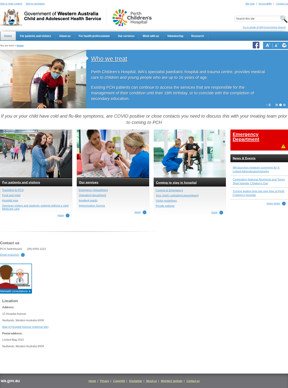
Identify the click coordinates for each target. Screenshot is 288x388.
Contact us (282, 3)
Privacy (104, 381)
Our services (126, 36)
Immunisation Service (92, 205)
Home (8, 36)
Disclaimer (135, 381)
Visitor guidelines (166, 200)
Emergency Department (93, 190)
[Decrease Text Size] (276, 45)
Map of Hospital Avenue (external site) (25, 327)
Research (197, 36)
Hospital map (10, 200)
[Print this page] (284, 45)
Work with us (151, 36)
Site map (250, 3)
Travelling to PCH (13, 190)
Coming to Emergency (169, 190)
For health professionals (94, 36)
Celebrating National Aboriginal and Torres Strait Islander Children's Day (259, 181)
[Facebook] (257, 45)
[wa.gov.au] (10, 382)
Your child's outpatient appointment (177, 195)
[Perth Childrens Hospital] (132, 17)
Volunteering (175, 36)
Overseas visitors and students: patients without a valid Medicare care (35, 207)
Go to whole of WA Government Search (264, 27)
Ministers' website (171, 381)
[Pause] (269, 105)
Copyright (119, 381)
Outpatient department (92, 195)
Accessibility (265, 3)
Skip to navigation (35, 3)
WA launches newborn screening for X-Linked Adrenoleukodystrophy (256, 169)
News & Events (244, 158)
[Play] (267, 105)
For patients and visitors (35, 36)
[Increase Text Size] (268, 45)
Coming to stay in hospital (176, 182)
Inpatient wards (88, 200)
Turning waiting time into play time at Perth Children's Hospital (258, 193)
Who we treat (109, 58)
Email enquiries (9, 254)
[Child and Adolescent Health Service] (50, 17)
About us (65, 36)
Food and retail (11, 195)
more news (273, 203)
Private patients (165, 206)
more (61, 215)
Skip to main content (11, 3)
